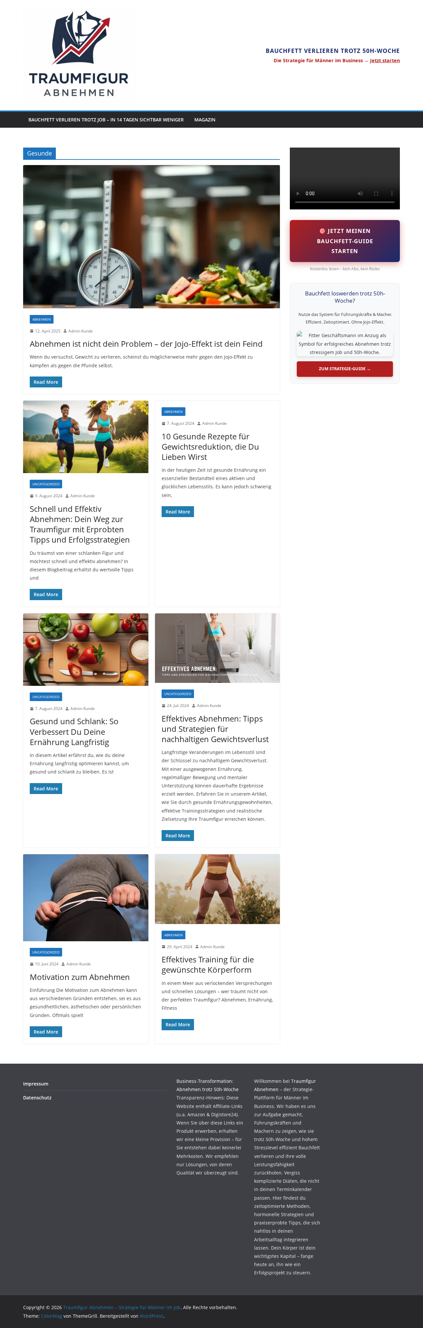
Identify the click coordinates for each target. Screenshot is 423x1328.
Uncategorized (45, 484)
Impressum (35, 1084)
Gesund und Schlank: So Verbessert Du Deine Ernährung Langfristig (74, 731)
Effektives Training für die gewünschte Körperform (208, 964)
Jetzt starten (385, 60)
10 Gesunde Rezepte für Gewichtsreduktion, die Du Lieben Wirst (210, 446)
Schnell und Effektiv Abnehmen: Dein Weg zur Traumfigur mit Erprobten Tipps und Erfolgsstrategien (80, 524)
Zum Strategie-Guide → (345, 369)
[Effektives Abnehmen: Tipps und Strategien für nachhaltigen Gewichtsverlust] (217, 648)
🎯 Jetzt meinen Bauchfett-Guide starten (345, 240)
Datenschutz (37, 1097)
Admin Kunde (80, 331)
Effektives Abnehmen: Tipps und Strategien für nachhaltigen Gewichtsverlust (215, 728)
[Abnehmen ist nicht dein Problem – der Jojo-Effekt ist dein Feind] (151, 236)
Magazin (204, 119)
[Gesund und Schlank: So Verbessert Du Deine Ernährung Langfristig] (85, 649)
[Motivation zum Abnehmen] (85, 897)
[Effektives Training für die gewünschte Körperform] (217, 889)
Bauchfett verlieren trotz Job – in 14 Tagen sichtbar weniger (106, 119)
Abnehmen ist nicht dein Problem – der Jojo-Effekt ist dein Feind (146, 343)
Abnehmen (41, 319)
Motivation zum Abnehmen (80, 976)
